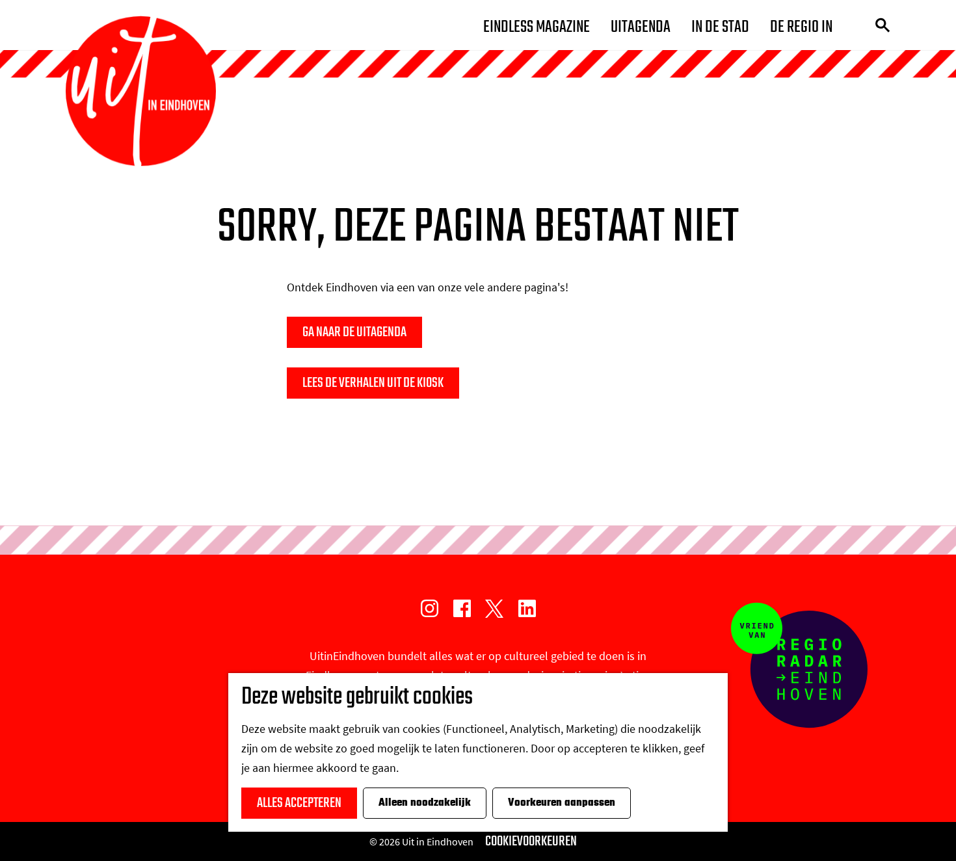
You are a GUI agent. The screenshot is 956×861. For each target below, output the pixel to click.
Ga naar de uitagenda (354, 332)
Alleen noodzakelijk (424, 803)
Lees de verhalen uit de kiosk (373, 383)
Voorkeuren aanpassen (561, 803)
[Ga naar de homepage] (141, 91)
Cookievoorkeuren (531, 841)
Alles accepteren (299, 803)
